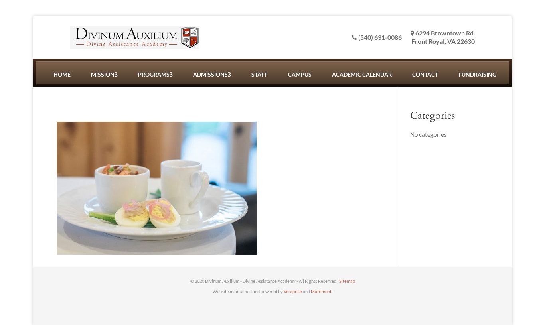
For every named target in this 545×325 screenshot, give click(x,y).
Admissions (210, 74)
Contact (425, 74)
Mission (103, 74)
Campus (300, 74)
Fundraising (477, 74)
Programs (154, 74)
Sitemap (347, 281)
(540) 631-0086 (379, 37)
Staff (259, 74)
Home (62, 74)
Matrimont (321, 291)
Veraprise (293, 291)
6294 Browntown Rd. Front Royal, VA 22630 (443, 37)
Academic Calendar (362, 74)
